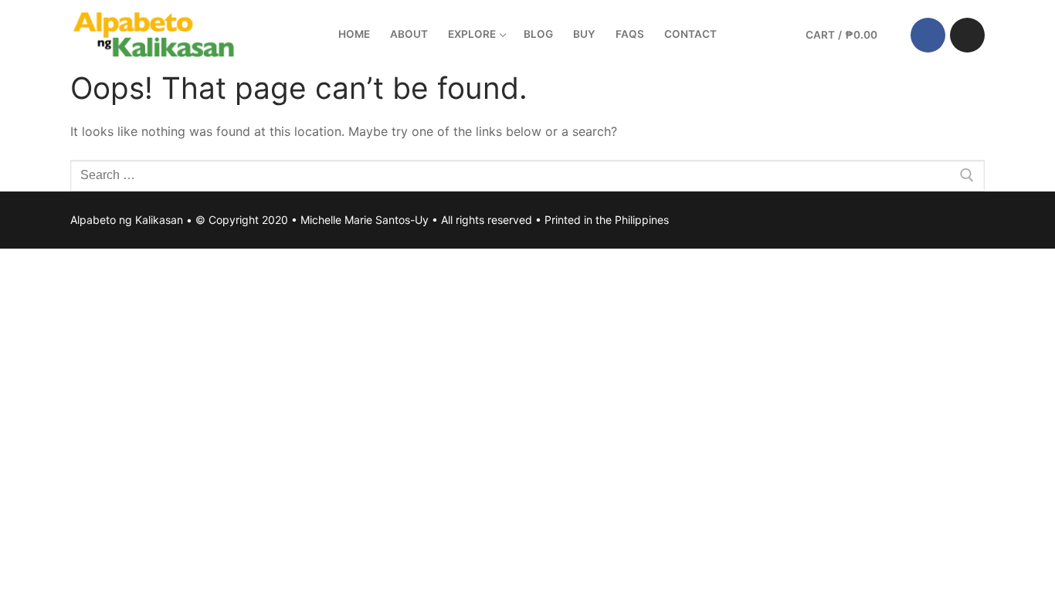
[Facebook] (928, 35)
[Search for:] (527, 176)
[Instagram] (967, 35)
